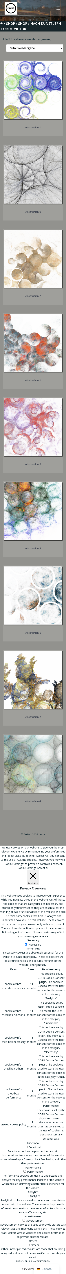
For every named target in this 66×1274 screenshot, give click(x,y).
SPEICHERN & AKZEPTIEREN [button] (33, 1261)
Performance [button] (33, 1167)
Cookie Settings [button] (27, 868)
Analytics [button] (33, 1192)
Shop (10, 23)
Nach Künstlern (45, 23)
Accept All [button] (43, 868)
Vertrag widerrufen (33, 1268)
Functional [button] (33, 1143)
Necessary (35, 944)
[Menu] (58, 8)
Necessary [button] (33, 940)
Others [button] (33, 1241)
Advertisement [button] (33, 1216)
